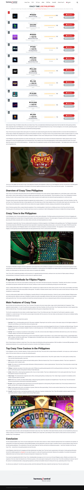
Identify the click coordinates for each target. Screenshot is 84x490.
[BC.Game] (15, 28)
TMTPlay (48, 2)
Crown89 (54, 2)
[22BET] (15, 96)
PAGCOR (23, 452)
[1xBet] (15, 18)
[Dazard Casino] (15, 107)
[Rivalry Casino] (15, 119)
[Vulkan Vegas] (15, 39)
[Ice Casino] (15, 62)
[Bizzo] (15, 85)
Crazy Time (27, 2)
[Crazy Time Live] (11, 2)
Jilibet (43, 2)
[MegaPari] (15, 73)
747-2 (32, 2)
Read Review (70, 17)
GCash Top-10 (61, 2)
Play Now (69, 14)
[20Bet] (15, 50)
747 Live (38, 2)
